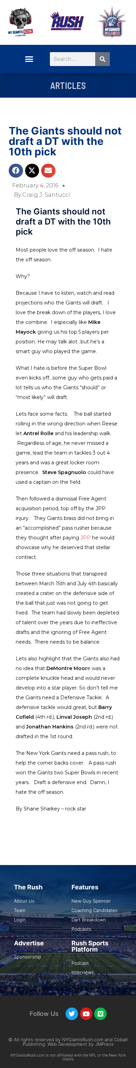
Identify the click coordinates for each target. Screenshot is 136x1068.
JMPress (104, 1044)
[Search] (102, 59)
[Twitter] (72, 1014)
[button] (29, 59)
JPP (86, 538)
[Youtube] (86, 1014)
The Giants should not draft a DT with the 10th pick (65, 141)
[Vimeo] (100, 1014)
